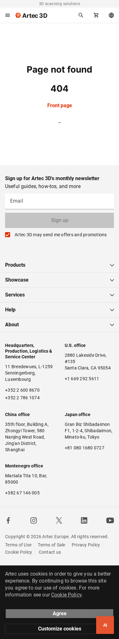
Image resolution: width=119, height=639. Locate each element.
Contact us (50, 552)
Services (15, 295)
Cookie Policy (18, 552)
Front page (59, 105)
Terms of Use (18, 544)
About (12, 325)
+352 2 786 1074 (22, 397)
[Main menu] (7, 15)
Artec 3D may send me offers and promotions (61, 234)
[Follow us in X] (59, 520)
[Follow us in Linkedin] (84, 520)
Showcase (17, 280)
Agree (60, 613)
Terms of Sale (51, 544)
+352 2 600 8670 (22, 390)
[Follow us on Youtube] (110, 520)
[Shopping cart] (96, 15)
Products (15, 265)
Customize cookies (59, 629)
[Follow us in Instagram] (33, 520)
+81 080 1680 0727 (84, 447)
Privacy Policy (86, 544)
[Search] (81, 15)
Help (10, 310)
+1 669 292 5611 (82, 378)
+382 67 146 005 (22, 492)
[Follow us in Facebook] (8, 520)
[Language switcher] (111, 15)
